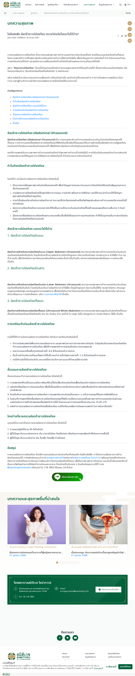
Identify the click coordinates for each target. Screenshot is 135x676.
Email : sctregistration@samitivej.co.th (74, 590)
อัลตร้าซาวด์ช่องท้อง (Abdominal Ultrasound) (36, 97)
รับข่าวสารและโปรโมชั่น (110, 589)
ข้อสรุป (16, 123)
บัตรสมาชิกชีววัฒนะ (114, 653)
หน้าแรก (28, 5)
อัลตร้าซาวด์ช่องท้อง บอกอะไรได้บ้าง (29, 106)
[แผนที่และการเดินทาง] (130, 35)
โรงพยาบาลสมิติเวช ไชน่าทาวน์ (86, 458)
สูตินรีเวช (34, 13)
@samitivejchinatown (19, 467)
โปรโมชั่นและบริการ (71, 5)
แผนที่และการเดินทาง (114, 657)
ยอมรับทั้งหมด (125, 667)
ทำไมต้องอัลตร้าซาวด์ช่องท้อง (26, 101)
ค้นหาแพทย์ (39, 5)
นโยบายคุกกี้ (98, 668)
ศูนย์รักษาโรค (53, 5)
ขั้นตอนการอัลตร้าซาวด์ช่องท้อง (28, 114)
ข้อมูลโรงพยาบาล (105, 5)
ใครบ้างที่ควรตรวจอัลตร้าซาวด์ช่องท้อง (31, 119)
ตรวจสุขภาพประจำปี (55, 458)
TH (128, 4)
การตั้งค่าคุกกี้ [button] (111, 667)
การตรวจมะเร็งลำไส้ (52, 294)
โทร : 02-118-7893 (26, 596)
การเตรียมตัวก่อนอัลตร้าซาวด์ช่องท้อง (30, 110)
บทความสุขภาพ (89, 5)
